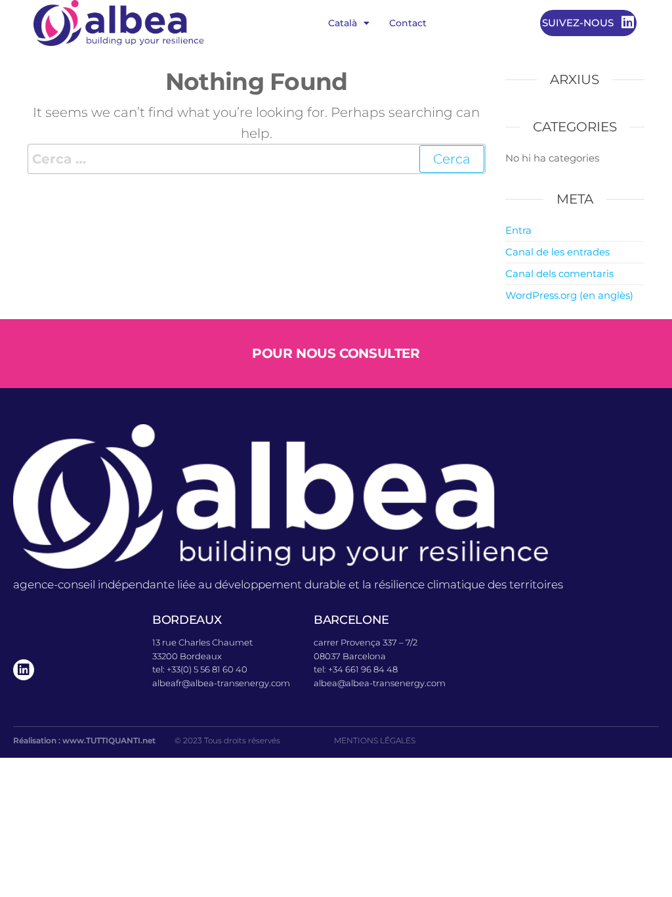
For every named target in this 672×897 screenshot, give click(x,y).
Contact (408, 23)
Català (342, 23)
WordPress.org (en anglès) (569, 295)
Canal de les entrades (557, 252)
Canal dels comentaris (559, 273)
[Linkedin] (23, 669)
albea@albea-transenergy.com (380, 683)
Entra (518, 230)
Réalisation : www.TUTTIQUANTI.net (84, 740)
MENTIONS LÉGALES (374, 740)
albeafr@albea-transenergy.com (221, 683)
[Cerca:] (257, 159)
